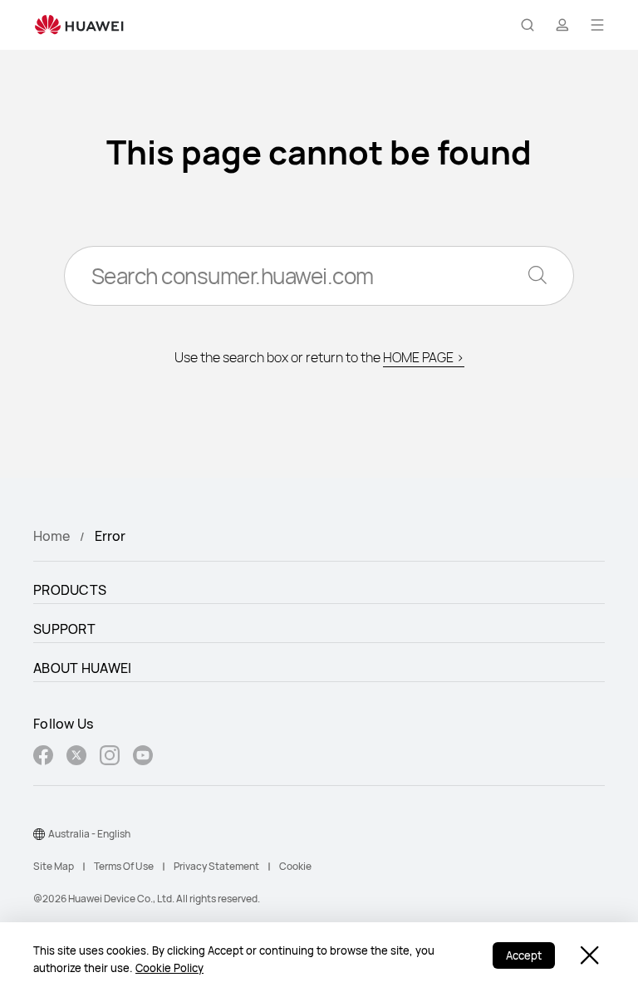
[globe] (39, 834)
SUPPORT (64, 629)
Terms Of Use (124, 866)
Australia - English (89, 834)
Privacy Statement (216, 866)
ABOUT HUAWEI (82, 668)
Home (51, 536)
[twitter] (76, 757)
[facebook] (43, 757)
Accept (524, 955)
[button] (527, 24)
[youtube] (143, 757)
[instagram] (110, 757)
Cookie (295, 866)
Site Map (53, 866)
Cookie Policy (169, 967)
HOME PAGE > (423, 357)
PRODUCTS (69, 590)
